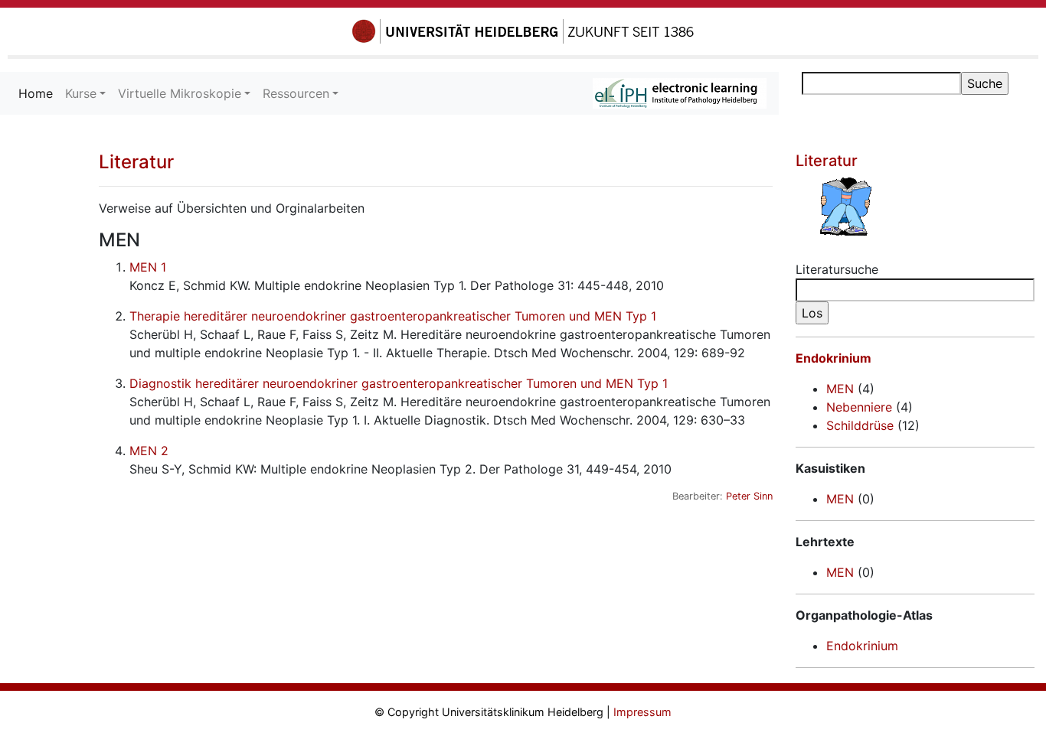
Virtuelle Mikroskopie (179, 93)
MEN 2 (148, 450)
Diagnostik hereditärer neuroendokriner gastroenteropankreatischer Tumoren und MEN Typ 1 (398, 383)
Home (38, 93)
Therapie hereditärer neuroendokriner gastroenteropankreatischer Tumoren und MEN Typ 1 (392, 316)
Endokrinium (833, 358)
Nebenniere (859, 407)
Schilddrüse (860, 425)
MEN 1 (147, 267)
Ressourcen (296, 93)
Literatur (136, 162)
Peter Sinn (749, 496)
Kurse (80, 93)
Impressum (642, 711)
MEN (840, 388)
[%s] (915, 206)
